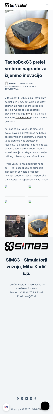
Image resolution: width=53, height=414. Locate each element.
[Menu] (47, 5)
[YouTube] (31, 398)
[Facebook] (18, 398)
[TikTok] (35, 398)
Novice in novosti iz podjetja (19, 86)
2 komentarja (12, 89)
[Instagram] (22, 398)
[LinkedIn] (26, 398)
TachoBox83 (22, 117)
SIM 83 (30, 113)
